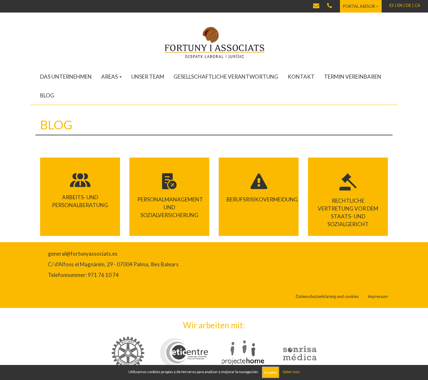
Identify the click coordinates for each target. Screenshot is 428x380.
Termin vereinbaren (352, 76)
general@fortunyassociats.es (82, 253)
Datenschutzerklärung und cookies (327, 296)
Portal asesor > (360, 6)
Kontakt (301, 76)
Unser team (147, 76)
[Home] (214, 42)
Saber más (291, 371)
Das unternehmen (66, 76)
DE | (410, 5)
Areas (110, 76)
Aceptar (270, 372)
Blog (47, 95)
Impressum (378, 296)
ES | (392, 5)
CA (417, 5)
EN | (401, 5)
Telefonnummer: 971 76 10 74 (83, 275)
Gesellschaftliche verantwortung (226, 76)
